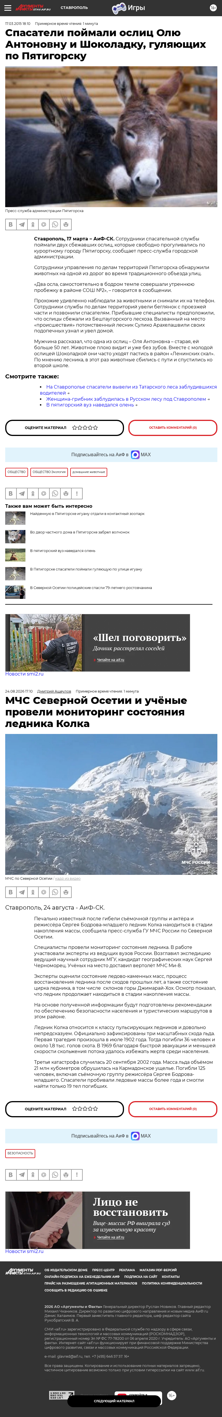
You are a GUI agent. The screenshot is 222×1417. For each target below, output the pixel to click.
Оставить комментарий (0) (173, 428)
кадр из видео (68, 878)
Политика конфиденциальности (172, 1283)
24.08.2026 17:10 (19, 691)
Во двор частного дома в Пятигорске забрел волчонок (80, 532)
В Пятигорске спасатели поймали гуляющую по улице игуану (86, 569)
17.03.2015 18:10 (17, 23)
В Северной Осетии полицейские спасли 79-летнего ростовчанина (91, 588)
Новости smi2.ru (24, 674)
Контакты (171, 1277)
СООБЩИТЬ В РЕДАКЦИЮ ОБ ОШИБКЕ (76, 1290)
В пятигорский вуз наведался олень (90, 405)
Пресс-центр (103, 1270)
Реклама (127, 1270)
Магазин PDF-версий (158, 1270)
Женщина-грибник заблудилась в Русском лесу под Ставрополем (126, 399)
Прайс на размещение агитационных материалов (91, 1283)
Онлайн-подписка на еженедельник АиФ (82, 1277)
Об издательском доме (66, 1270)
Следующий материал (114, 1401)
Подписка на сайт (140, 1277)
